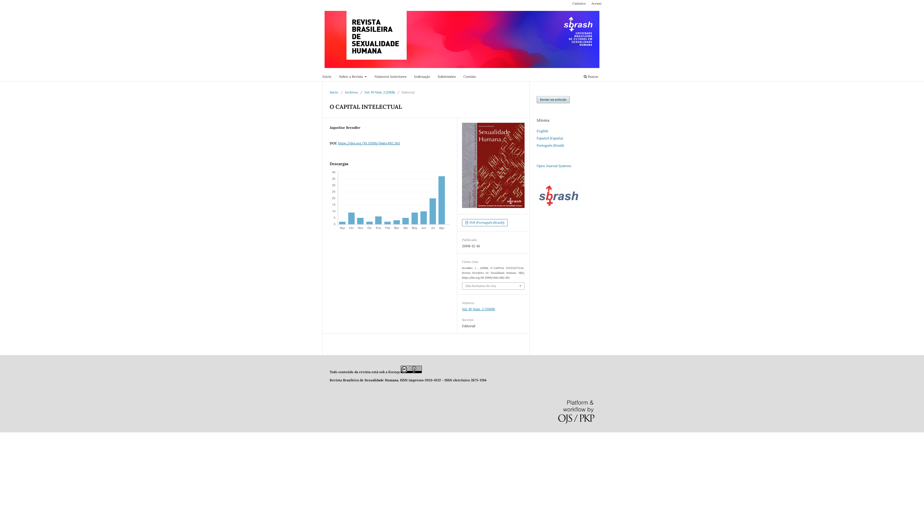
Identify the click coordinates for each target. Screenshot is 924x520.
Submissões (447, 76)
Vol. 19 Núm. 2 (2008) (380, 92)
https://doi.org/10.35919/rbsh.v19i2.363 (369, 143)
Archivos (351, 92)
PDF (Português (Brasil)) (486, 223)
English (542, 131)
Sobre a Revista (351, 76)
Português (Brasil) (550, 145)
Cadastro (579, 3)
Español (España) (550, 138)
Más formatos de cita (480, 286)
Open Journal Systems (554, 166)
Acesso (596, 3)
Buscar (592, 76)
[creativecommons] (411, 372)
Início (326, 76)
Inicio (334, 92)
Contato (469, 76)
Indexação (422, 76)
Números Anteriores (390, 76)
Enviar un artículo (553, 100)
